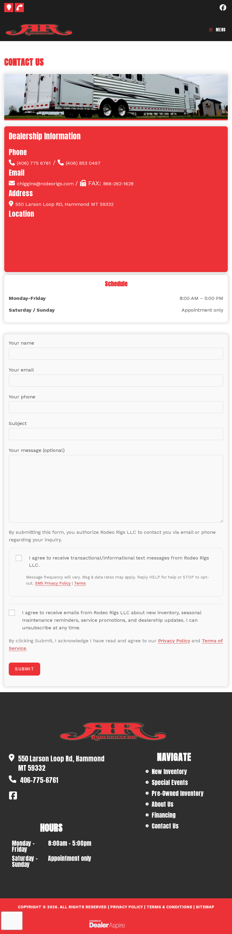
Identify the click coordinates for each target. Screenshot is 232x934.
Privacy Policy (174, 641)
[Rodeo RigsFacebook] (223, 7)
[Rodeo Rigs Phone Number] (19, 7)
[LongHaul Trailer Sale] (111, 731)
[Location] (116, 262)
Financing (164, 815)
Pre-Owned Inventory (178, 793)
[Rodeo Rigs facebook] (15, 795)
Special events (170, 782)
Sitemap (205, 907)
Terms (80, 583)
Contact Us (165, 826)
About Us (162, 804)
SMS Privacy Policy (53, 583)
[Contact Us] (8, 7)
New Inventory (169, 771)
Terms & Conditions (169, 907)
